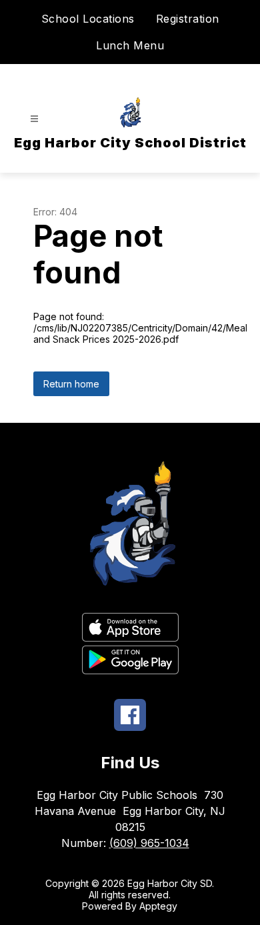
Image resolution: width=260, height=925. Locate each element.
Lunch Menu (130, 45)
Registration (187, 18)
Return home (71, 383)
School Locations (88, 18)
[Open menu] (34, 119)
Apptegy (158, 906)
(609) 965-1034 (149, 843)
